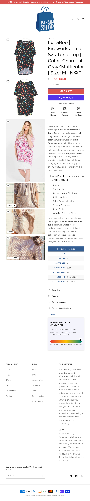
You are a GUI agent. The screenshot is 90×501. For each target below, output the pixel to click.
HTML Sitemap (38, 401)
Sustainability (37, 385)
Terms (34, 391)
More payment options (66, 103)
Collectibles (11, 391)
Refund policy (38, 396)
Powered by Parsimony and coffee (53, 495)
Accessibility (37, 380)
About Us (36, 370)
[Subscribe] (42, 476)
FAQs (34, 375)
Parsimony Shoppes (37, 495)
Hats (8, 385)
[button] (7, 19)
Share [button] (53, 314)
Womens (9, 380)
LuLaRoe (9, 370)
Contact (9, 396)
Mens (8, 375)
